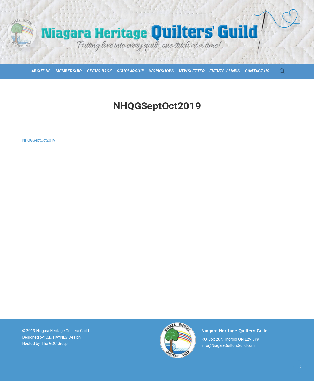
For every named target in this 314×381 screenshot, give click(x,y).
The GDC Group (55, 343)
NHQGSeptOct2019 (38, 140)
